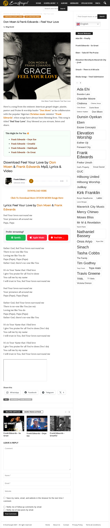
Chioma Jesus (96, 103)
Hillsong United (88, 177)
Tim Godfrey (86, 263)
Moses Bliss (85, 217)
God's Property (83, 167)
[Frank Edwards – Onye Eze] (37, 423)
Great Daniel (99, 167)
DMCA (97, 3)
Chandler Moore (86, 98)
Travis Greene (88, 273)
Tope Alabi (95, 268)
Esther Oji (82, 142)
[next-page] (69, 411)
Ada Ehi (83, 89)
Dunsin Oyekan (89, 117)
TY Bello (91, 279)
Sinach (83, 247)
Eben (81, 122)
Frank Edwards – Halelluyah (24, 148)
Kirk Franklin (88, 192)
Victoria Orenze (84, 283)
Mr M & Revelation (89, 222)
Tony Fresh (81, 268)
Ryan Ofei (99, 241)
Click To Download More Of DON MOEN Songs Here (37, 197)
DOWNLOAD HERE (37, 190)
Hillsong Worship (88, 182)
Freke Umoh (84, 162)
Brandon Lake (83, 94)
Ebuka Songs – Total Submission (90, 76)
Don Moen (45, 110)
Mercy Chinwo (87, 212)
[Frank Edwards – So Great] (13, 423)
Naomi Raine (81, 227)
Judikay (82, 187)
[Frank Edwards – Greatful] (60, 423)
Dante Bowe (94, 108)
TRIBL (80, 278)
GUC (80, 171)
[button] (105, 3)
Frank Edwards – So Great (23, 152)
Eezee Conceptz (86, 127)
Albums (64, 3)
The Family (82, 258)
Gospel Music (50, 3)
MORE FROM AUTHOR (32, 412)
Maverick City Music (91, 206)
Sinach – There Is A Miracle (87, 69)
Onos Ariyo (84, 241)
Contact (66, 525)
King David (10, 27)
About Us (56, 525)
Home (38, 3)
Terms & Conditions (93, 525)
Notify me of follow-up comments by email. (24, 507)
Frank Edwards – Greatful (23, 143)
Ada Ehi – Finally (83, 38)
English (84, 24)
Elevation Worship (85, 135)
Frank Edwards (28, 167)
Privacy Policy (77, 525)
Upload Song (87, 3)
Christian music (37, 114)
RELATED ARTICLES (13, 412)
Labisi (99, 198)
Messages (74, 3)
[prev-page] (65, 411)
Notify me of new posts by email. (20, 510)
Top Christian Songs (32, 17)
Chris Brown (81, 107)
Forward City (84, 147)
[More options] (67, 181)
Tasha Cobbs (88, 253)
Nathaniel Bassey (85, 234)
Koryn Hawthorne (85, 198)
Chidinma (82, 103)
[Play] (31, 181)
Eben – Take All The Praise (87, 52)
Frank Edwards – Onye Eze (23, 139)
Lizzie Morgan (82, 202)
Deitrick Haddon (82, 112)
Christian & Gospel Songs (11, 14)
